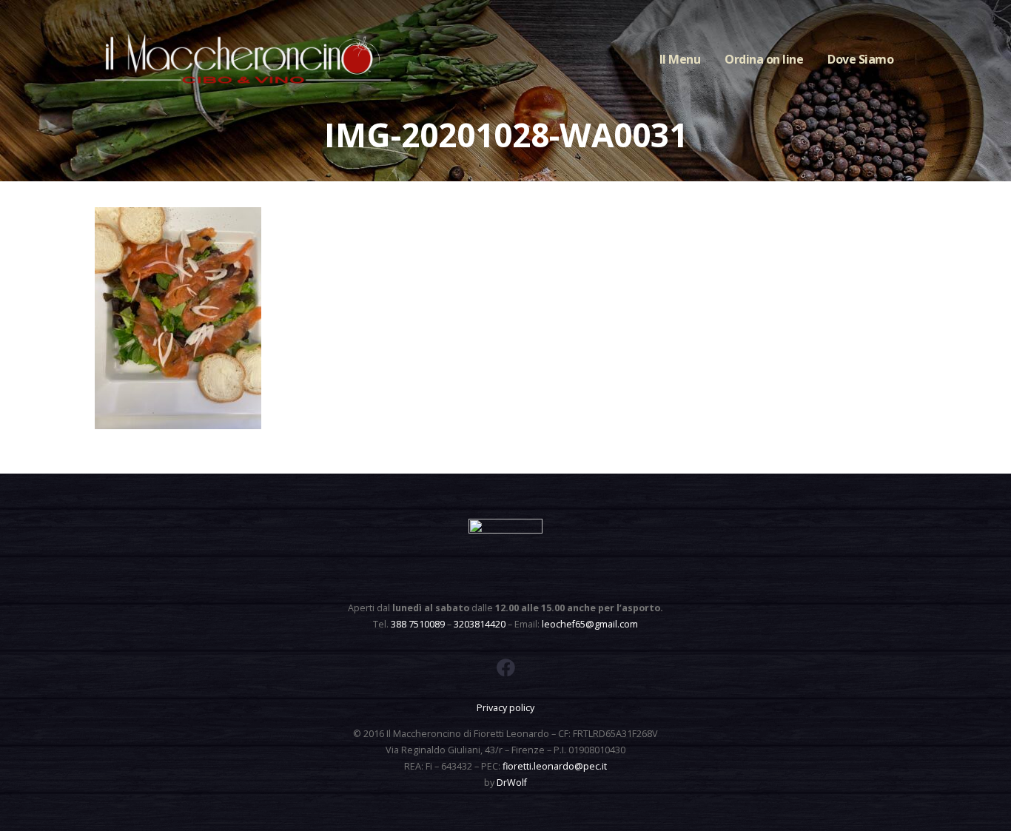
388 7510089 (418, 624)
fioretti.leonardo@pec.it (555, 766)
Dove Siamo (860, 59)
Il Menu (680, 59)
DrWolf (512, 782)
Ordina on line (764, 59)
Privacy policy (505, 708)
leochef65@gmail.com (590, 624)
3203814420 (480, 624)
